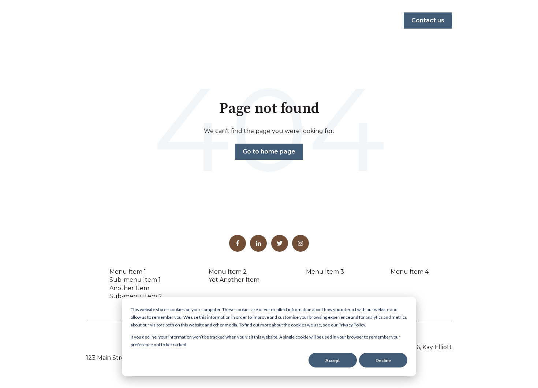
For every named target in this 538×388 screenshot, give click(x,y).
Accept (332, 360)
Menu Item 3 (325, 271)
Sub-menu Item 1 (135, 279)
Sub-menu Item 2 (135, 296)
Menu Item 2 (228, 271)
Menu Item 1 (127, 271)
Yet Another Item (234, 279)
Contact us (427, 20)
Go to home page (269, 151)
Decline (383, 360)
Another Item (129, 288)
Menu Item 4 (410, 271)
